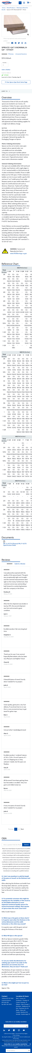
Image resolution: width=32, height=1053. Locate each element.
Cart (29, 2)
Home (3, 7)
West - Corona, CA (20, 998)
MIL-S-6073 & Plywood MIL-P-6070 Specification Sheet (15, 544)
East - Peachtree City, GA (22, 1008)
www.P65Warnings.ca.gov (18, 253)
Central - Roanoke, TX (21, 1002)
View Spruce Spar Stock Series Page (16, 82)
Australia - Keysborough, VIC (23, 1014)
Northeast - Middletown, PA (23, 1006)
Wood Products (11, 7)
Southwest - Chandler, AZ (22, 1000)
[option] (16, 25)
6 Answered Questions (21, 54)
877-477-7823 (9, 998)
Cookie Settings (16, 1035)
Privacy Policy (16, 1038)
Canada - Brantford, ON (22, 1012)
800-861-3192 (5, 1002)
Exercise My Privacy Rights (21, 1033)
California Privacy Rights (9, 1033)
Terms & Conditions (23, 1036)
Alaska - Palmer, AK (20, 1010)
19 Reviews (11, 54)
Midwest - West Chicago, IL (23, 1004)
